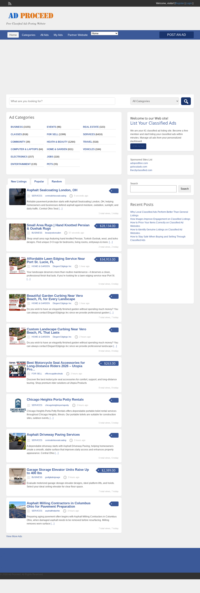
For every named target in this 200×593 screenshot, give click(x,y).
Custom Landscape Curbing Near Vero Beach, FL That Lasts (56, 330)
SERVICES (89, 134)
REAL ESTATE (91, 127)
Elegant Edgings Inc (62, 266)
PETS (50, 164)
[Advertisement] (100, 67)
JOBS (50, 156)
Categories (28, 34)
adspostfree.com (139, 163)
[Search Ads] (186, 101)
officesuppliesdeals (54, 373)
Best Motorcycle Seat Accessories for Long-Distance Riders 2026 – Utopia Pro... (56, 366)
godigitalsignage (52, 477)
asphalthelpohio (52, 511)
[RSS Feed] (9, 3)
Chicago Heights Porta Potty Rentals (55, 399)
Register (179, 3)
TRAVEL (87, 141)
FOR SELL (52, 134)
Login (189, 3)
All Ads (44, 34)
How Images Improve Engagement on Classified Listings (160, 219)
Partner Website (78, 34)
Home (13, 34)
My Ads (58, 34)
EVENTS (51, 127)
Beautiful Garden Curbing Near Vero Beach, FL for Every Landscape (55, 297)
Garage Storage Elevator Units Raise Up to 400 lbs (58, 471)
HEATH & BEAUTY (57, 141)
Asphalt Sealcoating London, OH (52, 190)
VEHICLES (89, 149)
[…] (60, 208)
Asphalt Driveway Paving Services (53, 434)
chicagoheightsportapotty (57, 405)
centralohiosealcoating (55, 196)
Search (134, 183)
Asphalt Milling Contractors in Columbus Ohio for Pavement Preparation (58, 504)
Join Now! (138, 146)
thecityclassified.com (141, 170)
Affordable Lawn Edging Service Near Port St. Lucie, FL (56, 260)
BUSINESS (37, 233)
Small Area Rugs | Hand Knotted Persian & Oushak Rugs (58, 226)
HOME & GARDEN (57, 149)
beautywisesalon (53, 233)
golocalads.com (138, 166)
